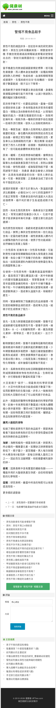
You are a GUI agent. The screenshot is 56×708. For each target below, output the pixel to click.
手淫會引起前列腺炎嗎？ (18, 675)
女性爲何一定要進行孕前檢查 (30, 502)
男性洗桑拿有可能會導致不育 (20, 521)
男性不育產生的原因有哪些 (19, 540)
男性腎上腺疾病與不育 (17, 559)
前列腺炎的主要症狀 (16, 652)
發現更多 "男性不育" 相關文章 (28, 586)
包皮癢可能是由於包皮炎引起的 (32, 506)
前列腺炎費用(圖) (14, 663)
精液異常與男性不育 (16, 529)
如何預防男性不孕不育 (17, 533)
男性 (14, 22)
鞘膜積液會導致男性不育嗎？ (20, 571)
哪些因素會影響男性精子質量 (20, 552)
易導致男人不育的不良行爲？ (20, 575)
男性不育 (25, 22)
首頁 (5, 22)
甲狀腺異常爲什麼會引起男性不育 (23, 563)
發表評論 (17, 626)
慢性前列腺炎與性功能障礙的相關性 (24, 659)
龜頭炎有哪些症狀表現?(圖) (20, 671)
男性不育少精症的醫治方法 (19, 556)
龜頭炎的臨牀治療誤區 (17, 679)
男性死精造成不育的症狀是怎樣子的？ (25, 548)
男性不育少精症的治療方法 (19, 578)
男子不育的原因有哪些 (17, 644)
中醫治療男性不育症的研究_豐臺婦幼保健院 (28, 656)
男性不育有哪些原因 (16, 536)
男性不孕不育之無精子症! (18, 544)
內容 (7, 613)
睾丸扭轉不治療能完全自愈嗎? (21, 667)
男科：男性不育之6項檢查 (19, 525)
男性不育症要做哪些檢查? (19, 567)
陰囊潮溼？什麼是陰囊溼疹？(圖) (22, 648)
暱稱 (7, 601)
